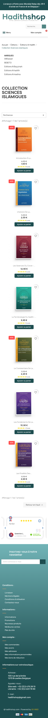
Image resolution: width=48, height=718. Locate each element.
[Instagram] (27, 570)
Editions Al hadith (12, 70)
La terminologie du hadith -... (24, 317)
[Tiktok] (42, 570)
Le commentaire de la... (24, 368)
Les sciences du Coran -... (24, 266)
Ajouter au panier (24, 171)
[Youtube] (20, 570)
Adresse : (12, 672)
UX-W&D (35, 709)
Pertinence (24, 115)
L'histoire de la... (24, 212)
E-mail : (11, 694)
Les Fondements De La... (24, 422)
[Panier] (45, 32)
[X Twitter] (13, 570)
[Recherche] (44, 26)
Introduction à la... (24, 158)
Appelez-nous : (15, 683)
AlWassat (8, 59)
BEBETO (8, 63)
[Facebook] (5, 570)
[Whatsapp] (35, 570)
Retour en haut (35, 505)
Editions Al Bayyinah (13, 66)
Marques (9, 55)
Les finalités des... (24, 473)
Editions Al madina (12, 74)
